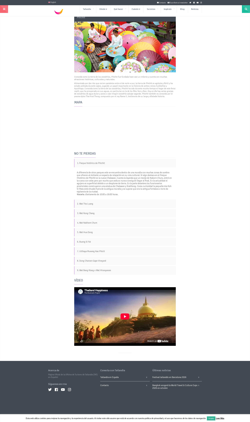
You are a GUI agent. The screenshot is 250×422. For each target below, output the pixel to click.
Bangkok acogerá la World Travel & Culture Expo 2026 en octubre (174, 386)
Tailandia (87, 9)
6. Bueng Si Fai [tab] (84, 241)
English (53, 2)
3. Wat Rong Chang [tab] (86, 213)
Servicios (151, 9)
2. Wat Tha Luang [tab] (85, 203)
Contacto (162, 3)
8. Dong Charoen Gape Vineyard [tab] (91, 260)
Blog (182, 9)
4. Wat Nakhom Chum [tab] (87, 222)
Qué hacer (118, 9)
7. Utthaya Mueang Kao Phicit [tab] (91, 251)
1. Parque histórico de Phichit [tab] (91, 163)
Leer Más (220, 418)
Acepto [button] (211, 418)
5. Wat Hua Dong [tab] (85, 232)
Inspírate (168, 9)
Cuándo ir (136, 9)
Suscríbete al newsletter (179, 3)
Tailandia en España (109, 377)
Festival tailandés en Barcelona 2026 (169, 377)
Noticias (194, 9)
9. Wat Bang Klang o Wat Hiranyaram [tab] (94, 270)
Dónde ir (103, 9)
